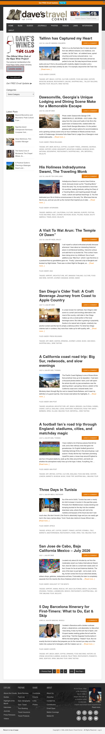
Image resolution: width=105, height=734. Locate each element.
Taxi (82, 533)
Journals (7, 711)
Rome (73, 533)
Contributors (51, 704)
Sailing (68, 81)
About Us (50, 693)
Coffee (58, 79)
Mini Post (53, 402)
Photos (35, 704)
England (55, 409)
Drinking (84, 147)
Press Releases (56, 142)
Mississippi (61, 149)
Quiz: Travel (22, 704)
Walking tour (44, 84)
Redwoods (78, 409)
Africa (52, 526)
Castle (48, 409)
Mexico (67, 591)
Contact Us (51, 701)
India (53, 215)
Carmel (95, 406)
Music (92, 149)
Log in (100, 730)
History (92, 79)
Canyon (57, 341)
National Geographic (47, 151)
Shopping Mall (77, 81)
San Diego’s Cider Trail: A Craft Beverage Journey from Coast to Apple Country (67, 295)
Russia (86, 215)
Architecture (58, 276)
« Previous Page (45, 671)
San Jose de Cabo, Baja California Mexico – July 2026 (64, 548)
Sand (41, 658)
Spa (82, 151)
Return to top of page (10, 730)
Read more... (96, 707)
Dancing (77, 212)
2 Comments (92, 620)
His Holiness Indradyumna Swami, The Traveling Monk (63, 169)
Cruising (42, 591)
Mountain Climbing (74, 149)
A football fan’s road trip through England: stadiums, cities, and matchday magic (68, 428)
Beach (52, 79)
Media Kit (50, 716)
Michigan (67, 215)
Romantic (93, 656)
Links (34, 701)
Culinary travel (74, 147)
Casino (42, 409)
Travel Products (23, 716)
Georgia (92, 147)
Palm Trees (72, 656)
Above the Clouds (10, 693)
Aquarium (50, 406)
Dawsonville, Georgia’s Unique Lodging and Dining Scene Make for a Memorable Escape (67, 101)
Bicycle (57, 147)
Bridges (79, 406)
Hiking (41, 149)
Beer (51, 147)
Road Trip (87, 409)
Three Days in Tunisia (58, 489)
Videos (6, 718)
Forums (35, 697)
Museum (50, 81)
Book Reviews (23, 693)
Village (55, 411)
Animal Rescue (59, 589)
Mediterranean (53, 533)
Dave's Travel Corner (37, 15)
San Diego (91, 341)
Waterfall (88, 151)
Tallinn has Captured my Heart (65, 38)
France (72, 530)
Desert (65, 530)
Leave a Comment (90, 43)
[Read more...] (46, 69)
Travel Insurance (24, 712)
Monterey (69, 409)
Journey (59, 215)
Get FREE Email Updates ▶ (19, 83)
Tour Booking (23, 708)
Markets (49, 476)
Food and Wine (82, 79)
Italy (91, 530)
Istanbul (85, 530)
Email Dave (51, 708)
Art (47, 79)
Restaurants (59, 81)
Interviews (54, 208)
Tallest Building (90, 81)
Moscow (42, 81)
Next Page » (80, 671)
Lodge (54, 149)
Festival (91, 212)
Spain (49, 411)
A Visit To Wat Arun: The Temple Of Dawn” (67, 232)
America (49, 212)
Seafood (47, 658)
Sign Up (62, 3)
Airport (49, 276)
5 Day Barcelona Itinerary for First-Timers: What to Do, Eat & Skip (66, 611)
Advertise (50, 697)
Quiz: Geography (24, 701)
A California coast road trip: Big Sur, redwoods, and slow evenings (67, 361)
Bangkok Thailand (76, 276)
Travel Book (51, 217)
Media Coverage (53, 712)
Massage (64, 278)
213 (72, 671)
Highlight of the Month (59, 584)
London (42, 476)
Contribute (36, 693)
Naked (77, 278)
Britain (52, 474)
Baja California (75, 589)
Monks (71, 278)
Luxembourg (59, 591)
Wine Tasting (63, 84)
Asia (51, 271)
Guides (6, 697)
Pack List (21, 697)
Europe (52, 74)
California (61, 212)
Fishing (50, 591)
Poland (80, 215)
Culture (65, 79)
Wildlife (54, 84)
